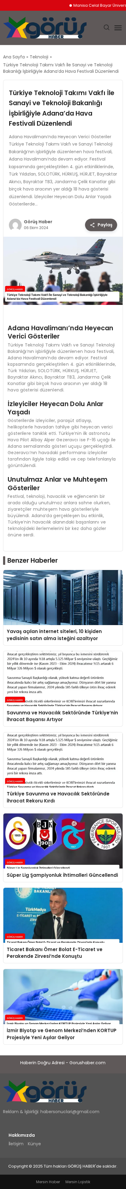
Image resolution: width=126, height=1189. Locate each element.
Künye (34, 1144)
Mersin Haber (48, 1181)
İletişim (16, 1144)
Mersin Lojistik (77, 1181)
